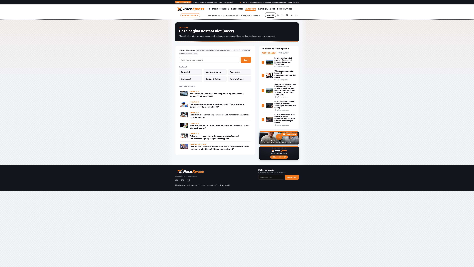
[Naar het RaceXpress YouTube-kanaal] (279, 138)
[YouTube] (176, 180)
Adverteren (192, 185)
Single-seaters (215, 15)
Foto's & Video (284, 9)
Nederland (246, 15)
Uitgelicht (283, 53)
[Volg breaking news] (278, 15)
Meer (256, 15)
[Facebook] (182, 180)
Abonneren (291, 134)
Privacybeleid (224, 185)
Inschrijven (291, 177)
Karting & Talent (266, 9)
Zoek (246, 60)
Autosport (250, 9)
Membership (180, 185)
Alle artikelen (190, 15)
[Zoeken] (287, 15)
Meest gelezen (269, 53)
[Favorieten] (292, 15)
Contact (202, 185)
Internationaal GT (231, 15)
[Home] (190, 8)
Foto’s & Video (237, 79)
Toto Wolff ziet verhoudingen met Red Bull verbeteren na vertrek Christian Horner (260, 2)
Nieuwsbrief (212, 185)
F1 (209, 9)
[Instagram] (188, 180)
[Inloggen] (296, 15)
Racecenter (237, 9)
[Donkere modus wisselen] (282, 15)
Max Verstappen (220, 9)
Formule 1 (185, 72)
